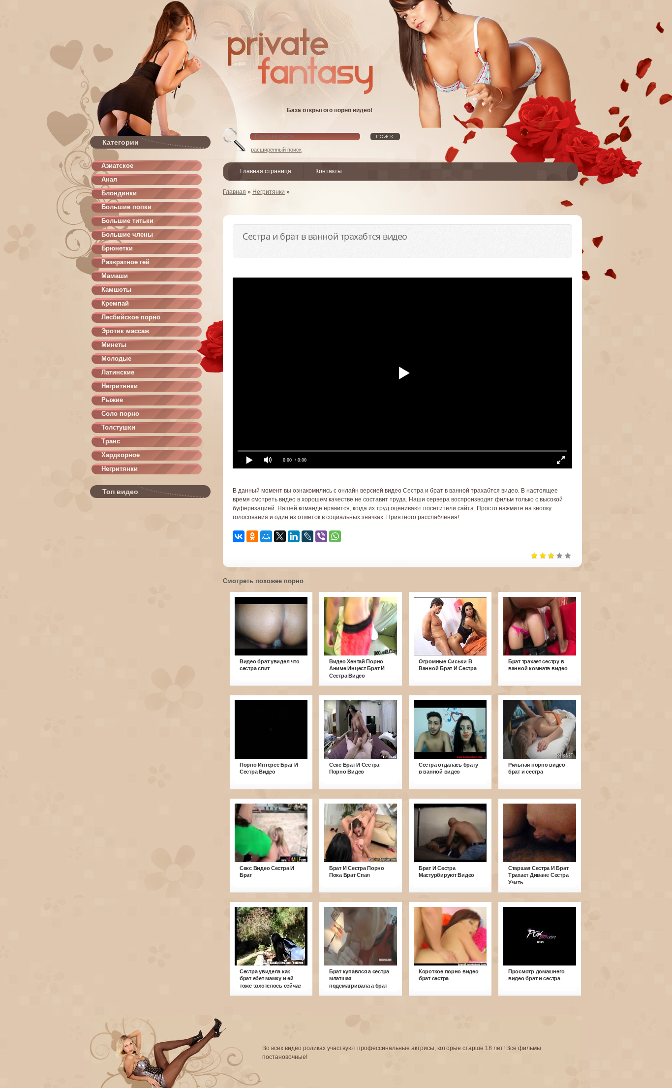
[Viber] (321, 536)
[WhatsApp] (335, 536)
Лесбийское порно (130, 317)
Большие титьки (127, 220)
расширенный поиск (276, 150)
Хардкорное (120, 455)
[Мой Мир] (266, 536)
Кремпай (115, 303)
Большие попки (126, 207)
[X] (280, 536)
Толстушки (118, 427)
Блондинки (119, 193)
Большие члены (127, 234)
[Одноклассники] (252, 536)
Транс (110, 441)
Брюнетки (117, 248)
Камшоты (116, 289)
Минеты (113, 344)
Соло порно (120, 413)
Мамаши (114, 276)
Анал (109, 179)
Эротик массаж (125, 331)
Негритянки (119, 386)
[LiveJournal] (307, 536)
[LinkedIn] (294, 536)
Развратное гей (125, 262)
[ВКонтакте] (238, 536)
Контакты (328, 171)
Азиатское (117, 165)
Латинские (117, 372)
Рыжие (112, 400)
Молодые (116, 358)
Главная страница (265, 171)
